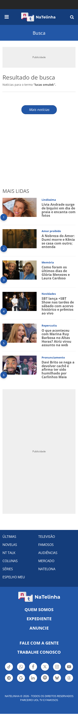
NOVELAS (9, 544)
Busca (39, 33)
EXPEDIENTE (39, 618)
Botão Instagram (57, 670)
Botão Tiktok (9, 670)
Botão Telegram (9, 681)
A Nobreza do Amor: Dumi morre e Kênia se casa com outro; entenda (58, 241)
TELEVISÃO (46, 536)
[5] (19, 333)
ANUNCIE (39, 628)
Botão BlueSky (57, 681)
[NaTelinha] (38, 17)
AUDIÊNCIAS (47, 552)
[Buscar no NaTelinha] (72, 17)
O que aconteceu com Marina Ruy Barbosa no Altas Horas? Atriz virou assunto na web (56, 337)
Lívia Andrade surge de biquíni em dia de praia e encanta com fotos (59, 210)
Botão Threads (69, 681)
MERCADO (46, 561)
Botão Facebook (33, 670)
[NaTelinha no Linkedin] (33, 678)
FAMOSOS (46, 544)
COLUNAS (10, 561)
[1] (19, 207)
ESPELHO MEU (13, 577)
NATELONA (46, 569)
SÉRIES (7, 569)
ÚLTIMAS (9, 536)
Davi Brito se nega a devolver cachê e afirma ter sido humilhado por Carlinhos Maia (58, 369)
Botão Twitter (45, 670)
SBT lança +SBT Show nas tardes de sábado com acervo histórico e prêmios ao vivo (58, 305)
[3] (19, 270)
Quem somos (39, 609)
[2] (19, 238)
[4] (19, 301)
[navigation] (6, 16)
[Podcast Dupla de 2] (45, 678)
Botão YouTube (69, 670)
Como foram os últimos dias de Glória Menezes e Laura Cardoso (56, 272)
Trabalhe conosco (39, 652)
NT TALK (8, 552)
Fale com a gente (39, 643)
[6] (19, 365)
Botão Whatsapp (21, 670)
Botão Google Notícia (21, 681)
